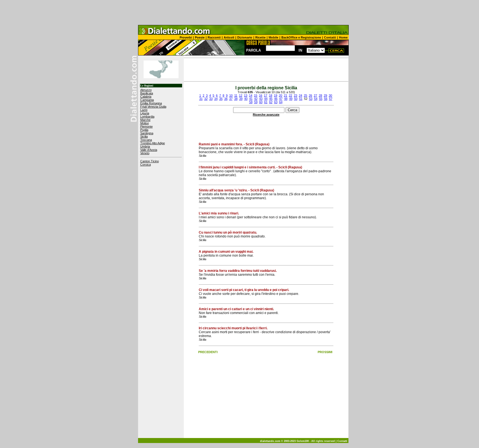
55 (320, 98)
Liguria (144, 113)
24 (300, 95)
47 (280, 98)
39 (241, 98)
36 (226, 98)
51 (300, 98)
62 (270, 102)
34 (216, 98)
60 (261, 102)
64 (280, 102)
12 (240, 95)
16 (260, 95)
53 (310, 98)
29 (325, 95)
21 (285, 95)
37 (231, 98)
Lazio (143, 110)
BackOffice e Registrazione (301, 37)
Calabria (145, 96)
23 (295, 95)
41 (251, 98)
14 (250, 95)
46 (275, 98)
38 (236, 98)
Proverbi (186, 37)
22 (290, 95)
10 (231, 95)
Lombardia (147, 116)
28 (320, 95)
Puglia (144, 129)
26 (310, 95)
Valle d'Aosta (148, 149)
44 (265, 98)
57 (330, 98)
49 (290, 98)
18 (270, 95)
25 (305, 95)
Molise (144, 123)
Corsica (145, 164)
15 (255, 95)
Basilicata (146, 93)
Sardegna (146, 133)
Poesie (200, 37)
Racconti (214, 37)
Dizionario (244, 37)
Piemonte (146, 126)
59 (256, 102)
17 (265, 95)
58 (251, 102)
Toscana (146, 139)
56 (325, 98)
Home (343, 37)
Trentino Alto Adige (152, 143)
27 (315, 95)
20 (280, 95)
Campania (147, 100)
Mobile (273, 37)
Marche (145, 120)
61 (265, 102)
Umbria (145, 146)
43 (261, 98)
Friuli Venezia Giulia (153, 106)
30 (330, 95)
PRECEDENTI (208, 352)
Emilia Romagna (151, 103)
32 (206, 98)
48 (285, 98)
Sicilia (144, 136)
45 (270, 98)
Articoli (229, 37)
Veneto (144, 153)
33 (211, 98)
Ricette (260, 37)
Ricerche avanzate (266, 114)
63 (275, 102)
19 (275, 95)
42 (256, 98)
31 (201, 98)
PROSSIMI (325, 352)
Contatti (330, 37)
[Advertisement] (239, 12)
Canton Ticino (149, 161)
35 (221, 98)
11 (235, 95)
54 (315, 98)
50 (295, 98)
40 (246, 98)
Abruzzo (146, 90)
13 (245, 95)
